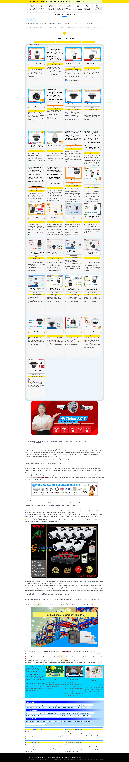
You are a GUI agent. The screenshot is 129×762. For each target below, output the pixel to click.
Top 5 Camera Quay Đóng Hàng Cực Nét (36, 707)
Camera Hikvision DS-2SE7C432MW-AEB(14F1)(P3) (92, 253)
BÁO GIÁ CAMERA (49, 1)
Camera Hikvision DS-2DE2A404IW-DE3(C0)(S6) (36, 331)
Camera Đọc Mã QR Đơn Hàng (73, 742)
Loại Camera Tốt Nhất (87, 705)
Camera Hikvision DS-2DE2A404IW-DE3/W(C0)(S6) (55, 253)
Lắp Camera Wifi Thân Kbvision (83, 715)
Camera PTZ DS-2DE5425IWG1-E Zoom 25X (55, 146)
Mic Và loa (37, 42)
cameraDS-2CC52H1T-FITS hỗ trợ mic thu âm (92, 331)
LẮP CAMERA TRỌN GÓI (59, 1)
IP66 (89, 42)
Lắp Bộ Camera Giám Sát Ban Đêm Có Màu (70, 721)
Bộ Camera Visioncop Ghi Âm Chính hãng (36, 724)
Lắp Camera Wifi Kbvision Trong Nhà (34, 715)
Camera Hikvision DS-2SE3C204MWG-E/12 (55, 182)
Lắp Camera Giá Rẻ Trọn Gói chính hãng (35, 721)
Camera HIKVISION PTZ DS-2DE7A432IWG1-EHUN (92, 63)
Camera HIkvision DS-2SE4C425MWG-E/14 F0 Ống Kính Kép (73, 63)
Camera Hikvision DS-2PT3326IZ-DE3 (55, 331)
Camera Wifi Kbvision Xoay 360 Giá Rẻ (35, 713)
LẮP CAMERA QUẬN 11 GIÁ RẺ (36, 1)
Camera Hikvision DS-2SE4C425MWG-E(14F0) (55, 289)
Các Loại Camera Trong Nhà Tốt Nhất (35, 742)
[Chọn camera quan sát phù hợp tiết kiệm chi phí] (100, 8)
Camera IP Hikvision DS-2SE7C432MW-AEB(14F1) (55, 59)
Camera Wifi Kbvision (49, 715)
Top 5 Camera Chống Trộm (52, 705)
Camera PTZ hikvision (64, 15)
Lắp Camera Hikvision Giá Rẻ (32, 44)
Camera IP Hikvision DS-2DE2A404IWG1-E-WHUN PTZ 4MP (73, 104)
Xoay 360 (71, 42)
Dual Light (43, 42)
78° (47, 42)
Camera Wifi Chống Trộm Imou (86, 713)
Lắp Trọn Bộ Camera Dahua (52, 721)
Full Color (58, 42)
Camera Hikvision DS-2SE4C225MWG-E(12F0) (73, 289)
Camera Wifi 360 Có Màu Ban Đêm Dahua (65, 715)
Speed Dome (78, 42)
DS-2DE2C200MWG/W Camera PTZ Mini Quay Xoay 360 (55, 217)
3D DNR (93, 42)
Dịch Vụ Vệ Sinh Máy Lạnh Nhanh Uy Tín (94, 679)
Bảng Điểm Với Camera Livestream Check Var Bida (74, 678)
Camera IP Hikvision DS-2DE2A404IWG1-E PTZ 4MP (36, 146)
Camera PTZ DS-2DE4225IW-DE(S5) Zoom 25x (73, 143)
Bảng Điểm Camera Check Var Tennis (55, 678)
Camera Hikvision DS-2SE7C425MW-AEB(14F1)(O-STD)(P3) (73, 252)
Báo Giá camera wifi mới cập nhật (66, 707)
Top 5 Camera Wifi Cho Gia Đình (83, 707)
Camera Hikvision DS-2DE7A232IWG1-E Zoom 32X (55, 103)
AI (62, 42)
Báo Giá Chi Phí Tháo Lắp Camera (74, 729)
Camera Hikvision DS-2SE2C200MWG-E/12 (92, 182)
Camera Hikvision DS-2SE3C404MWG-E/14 (36, 217)
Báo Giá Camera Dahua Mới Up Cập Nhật (35, 705)
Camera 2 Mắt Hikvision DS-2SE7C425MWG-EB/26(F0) (74, 180)
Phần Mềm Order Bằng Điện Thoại (35, 683)
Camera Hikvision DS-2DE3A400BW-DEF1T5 (92, 289)
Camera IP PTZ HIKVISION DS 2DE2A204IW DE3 (36, 371)
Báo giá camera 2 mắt (52, 707)
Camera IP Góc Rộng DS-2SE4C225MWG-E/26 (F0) (36, 185)
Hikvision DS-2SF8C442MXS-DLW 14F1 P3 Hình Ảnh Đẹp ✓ (36, 253)
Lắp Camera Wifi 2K (49, 713)
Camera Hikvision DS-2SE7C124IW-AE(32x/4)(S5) (36, 289)
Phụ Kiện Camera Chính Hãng (73, 1)
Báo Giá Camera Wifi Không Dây (33, 729)
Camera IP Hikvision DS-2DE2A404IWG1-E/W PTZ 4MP (92, 104)
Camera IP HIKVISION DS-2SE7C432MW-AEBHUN (36, 63)
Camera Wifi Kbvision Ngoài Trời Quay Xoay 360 (66, 713)
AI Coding (84, 42)
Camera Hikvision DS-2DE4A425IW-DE (73, 331)
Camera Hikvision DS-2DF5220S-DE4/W (74, 217)
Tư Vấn (82, 1)
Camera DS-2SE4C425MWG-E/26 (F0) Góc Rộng (92, 148)
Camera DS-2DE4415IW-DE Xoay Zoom (92, 217)
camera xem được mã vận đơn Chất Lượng (70, 705)
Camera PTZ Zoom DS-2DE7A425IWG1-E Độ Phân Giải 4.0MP (36, 105)
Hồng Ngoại (52, 42)
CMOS (66, 42)
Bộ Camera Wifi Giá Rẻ (86, 721)
